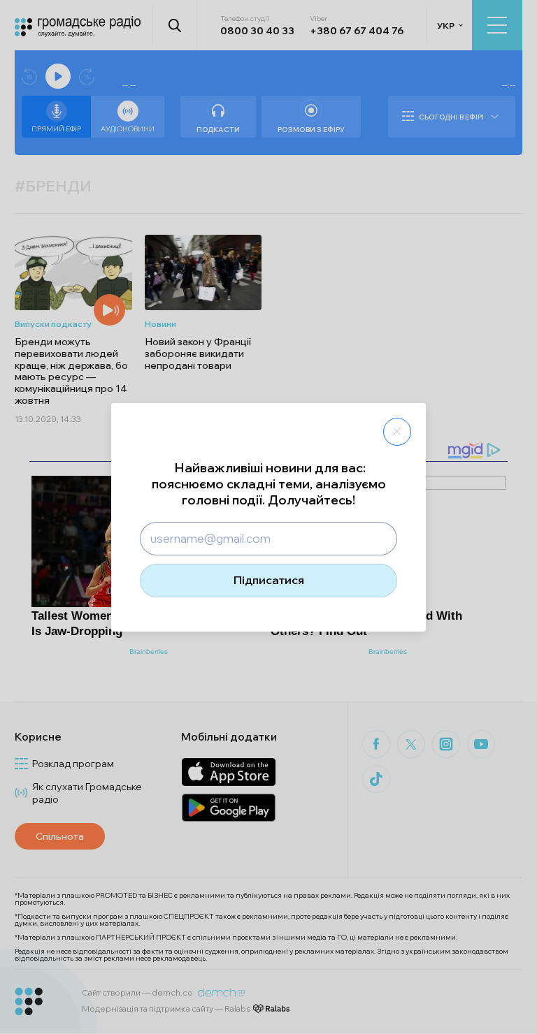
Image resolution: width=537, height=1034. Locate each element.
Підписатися (269, 580)
